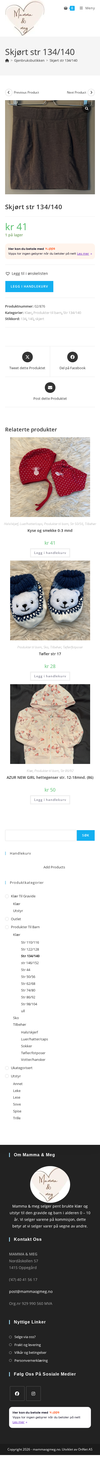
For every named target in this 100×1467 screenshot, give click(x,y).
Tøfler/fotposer (73, 647)
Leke (17, 1090)
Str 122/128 (30, 949)
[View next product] (91, 92)
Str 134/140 (72, 312)
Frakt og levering (27, 1344)
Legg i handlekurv (29, 286)
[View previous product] (9, 92)
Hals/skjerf (11, 524)
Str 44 (25, 969)
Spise (17, 1111)
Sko (46, 647)
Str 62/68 (28, 983)
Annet (18, 1083)
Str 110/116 (30, 942)
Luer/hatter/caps (31, 524)
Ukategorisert (22, 1067)
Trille (17, 1118)
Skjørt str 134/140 (63, 60)
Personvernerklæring (31, 1360)
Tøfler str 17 (50, 653)
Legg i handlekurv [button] (50, 552)
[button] (26, 273)
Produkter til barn (47, 312)
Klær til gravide (23, 896)
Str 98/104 (29, 1004)
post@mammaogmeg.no (31, 1291)
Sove (17, 1104)
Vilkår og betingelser (30, 1352)
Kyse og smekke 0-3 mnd (50, 530)
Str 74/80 (28, 990)
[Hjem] (7, 60)
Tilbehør (90, 524)
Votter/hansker (33, 1059)
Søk (8, 826)
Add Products (54, 867)
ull (23, 1010)
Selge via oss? (25, 1336)
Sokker (26, 1046)
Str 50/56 (76, 524)
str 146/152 (30, 962)
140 (31, 318)
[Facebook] (17, 1393)
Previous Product (26, 92)
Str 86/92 (67, 770)
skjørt (39, 318)
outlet (16, 919)
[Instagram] (33, 1393)
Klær (28, 312)
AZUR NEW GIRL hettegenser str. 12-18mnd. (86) (50, 777)
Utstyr (18, 910)
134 (23, 318)
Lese (16, 1097)
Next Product (76, 92)
